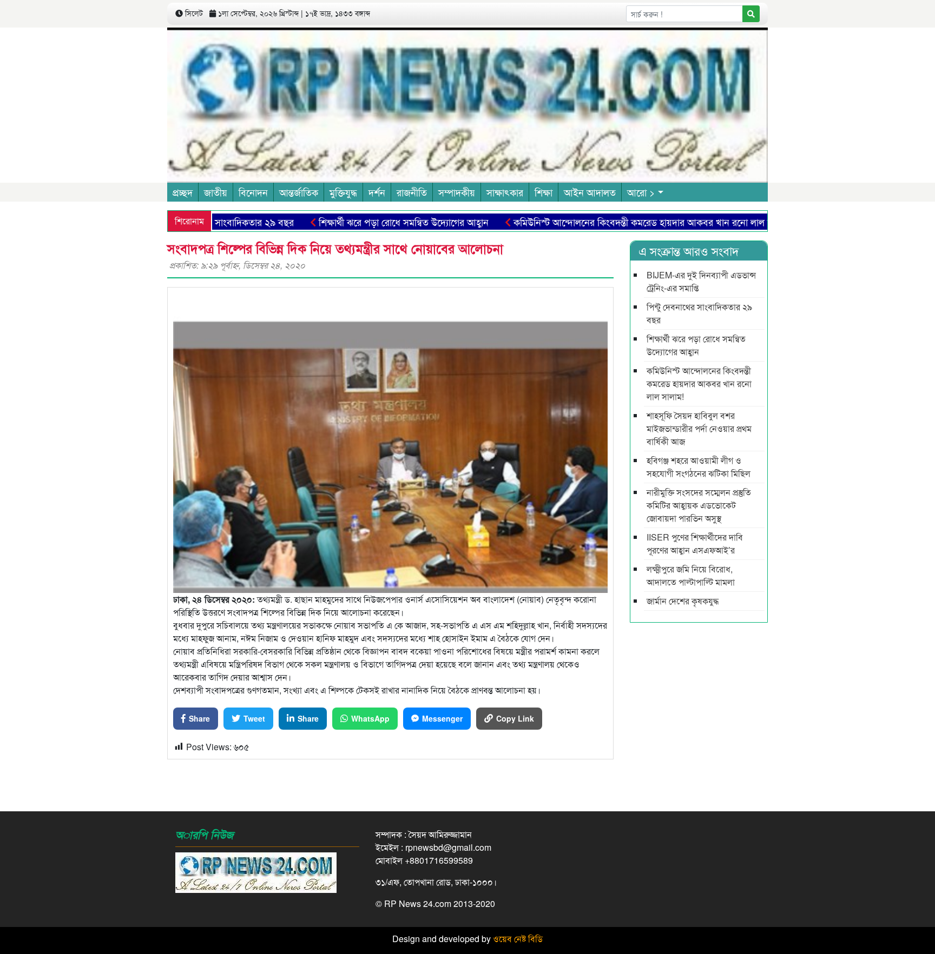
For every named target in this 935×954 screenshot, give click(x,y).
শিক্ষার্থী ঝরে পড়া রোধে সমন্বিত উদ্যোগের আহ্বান (372, 222)
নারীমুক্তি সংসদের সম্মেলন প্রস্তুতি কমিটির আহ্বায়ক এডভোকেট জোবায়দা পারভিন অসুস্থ (699, 505)
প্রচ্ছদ (183, 192)
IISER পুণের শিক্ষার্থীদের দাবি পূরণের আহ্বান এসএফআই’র (695, 543)
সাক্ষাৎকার (504, 192)
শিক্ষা (543, 192)
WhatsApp (370, 718)
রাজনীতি (412, 192)
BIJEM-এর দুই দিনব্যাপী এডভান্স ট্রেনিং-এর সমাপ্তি (701, 281)
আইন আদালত (590, 192)
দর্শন (376, 192)
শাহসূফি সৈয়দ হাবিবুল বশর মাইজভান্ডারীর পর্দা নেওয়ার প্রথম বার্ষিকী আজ (699, 428)
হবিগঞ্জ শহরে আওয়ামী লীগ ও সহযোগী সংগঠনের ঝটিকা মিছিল (698, 466)
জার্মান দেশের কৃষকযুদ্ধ (683, 601)
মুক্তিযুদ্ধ (343, 192)
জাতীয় (215, 192)
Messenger (442, 718)
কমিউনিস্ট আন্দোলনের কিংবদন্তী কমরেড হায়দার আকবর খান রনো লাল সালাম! (620, 222)
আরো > (641, 192)
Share (199, 718)
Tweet (254, 718)
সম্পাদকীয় (456, 192)
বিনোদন (253, 192)
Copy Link (515, 718)
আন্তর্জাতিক (298, 192)
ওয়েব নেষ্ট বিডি (518, 938)
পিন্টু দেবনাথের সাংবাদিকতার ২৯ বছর (699, 313)
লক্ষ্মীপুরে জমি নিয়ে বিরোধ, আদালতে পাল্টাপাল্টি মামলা (691, 575)
